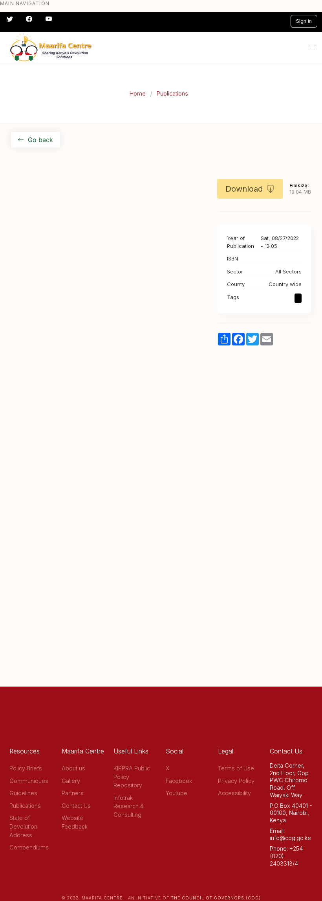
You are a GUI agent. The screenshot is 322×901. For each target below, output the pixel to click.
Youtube (176, 793)
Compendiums (29, 847)
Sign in (304, 21)
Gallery (71, 780)
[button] (312, 47)
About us (73, 768)
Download (244, 189)
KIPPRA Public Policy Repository (131, 776)
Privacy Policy (236, 780)
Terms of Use (236, 768)
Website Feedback (75, 822)
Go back (40, 140)
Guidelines (23, 793)
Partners (73, 793)
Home (138, 93)
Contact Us (76, 805)
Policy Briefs (25, 768)
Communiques (28, 780)
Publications (172, 93)
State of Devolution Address (23, 826)
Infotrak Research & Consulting (128, 806)
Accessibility (234, 793)
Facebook (179, 780)
